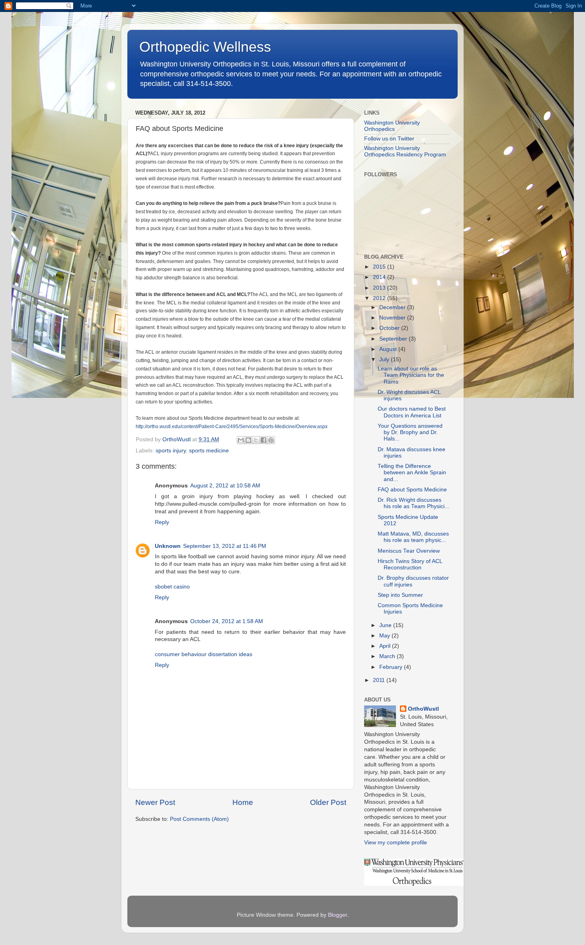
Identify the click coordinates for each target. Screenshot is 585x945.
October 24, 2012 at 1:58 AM (226, 621)
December (393, 307)
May (385, 636)
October (390, 328)
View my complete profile (395, 843)
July (385, 359)
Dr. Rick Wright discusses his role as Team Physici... (413, 503)
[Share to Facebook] (263, 440)
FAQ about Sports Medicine (412, 490)
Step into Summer (400, 595)
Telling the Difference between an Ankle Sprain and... (412, 472)
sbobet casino (172, 587)
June (386, 625)
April (385, 646)
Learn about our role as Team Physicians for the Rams (411, 375)
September (394, 339)
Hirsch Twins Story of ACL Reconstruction (410, 564)
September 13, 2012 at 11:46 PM (224, 546)
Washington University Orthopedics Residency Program (405, 151)
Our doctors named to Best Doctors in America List (412, 412)
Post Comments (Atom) (199, 819)
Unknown (168, 546)
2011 (379, 680)
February (391, 667)
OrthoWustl (423, 709)
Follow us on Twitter (389, 139)
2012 (380, 298)
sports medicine (209, 451)
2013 (380, 288)
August (388, 349)
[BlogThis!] (248, 440)
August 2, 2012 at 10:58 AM (225, 486)
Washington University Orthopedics (392, 126)
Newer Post (155, 802)
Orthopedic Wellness (205, 47)
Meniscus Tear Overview (409, 551)
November (393, 318)
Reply (162, 522)
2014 (380, 277)
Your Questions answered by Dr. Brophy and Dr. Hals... (410, 432)
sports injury (171, 451)
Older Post (328, 802)
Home (242, 802)
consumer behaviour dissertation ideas (203, 654)
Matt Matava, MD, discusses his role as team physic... (413, 537)
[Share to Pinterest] (271, 440)
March (388, 656)
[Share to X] (256, 440)
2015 (380, 267)
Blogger (337, 915)
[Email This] (241, 440)
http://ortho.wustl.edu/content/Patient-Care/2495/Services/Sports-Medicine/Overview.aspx (232, 426)
